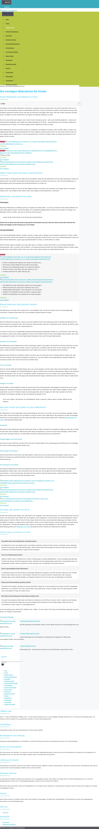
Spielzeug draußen (11, 84)
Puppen (8, 68)
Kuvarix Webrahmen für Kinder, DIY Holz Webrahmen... (17, 501)
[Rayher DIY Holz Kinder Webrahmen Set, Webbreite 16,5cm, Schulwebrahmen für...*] (32, 150)
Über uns (6, 7)
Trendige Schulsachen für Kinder (30, 621)
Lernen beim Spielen (12, 52)
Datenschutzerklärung (9, 824)
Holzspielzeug (10, 48)
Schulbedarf (9, 80)
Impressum (6, 822)
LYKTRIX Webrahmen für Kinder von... (11, 144)
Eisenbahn (9, 36)
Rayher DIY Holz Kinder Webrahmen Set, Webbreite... (16, 153)
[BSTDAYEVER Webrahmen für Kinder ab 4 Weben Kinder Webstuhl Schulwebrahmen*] (26, 162)
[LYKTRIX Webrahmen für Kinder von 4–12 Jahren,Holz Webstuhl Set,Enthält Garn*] (31, 141)
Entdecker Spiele (11, 40)
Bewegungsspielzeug (12, 31)
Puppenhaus (9, 72)
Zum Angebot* (4, 148)
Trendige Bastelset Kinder (28, 646)
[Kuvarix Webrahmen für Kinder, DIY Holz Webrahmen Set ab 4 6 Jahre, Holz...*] (24, 498)
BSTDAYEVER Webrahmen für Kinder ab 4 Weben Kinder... (18, 164)
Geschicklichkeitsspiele (12, 44)
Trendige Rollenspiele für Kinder (29, 633)
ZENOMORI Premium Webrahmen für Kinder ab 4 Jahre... (17, 483)
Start (7, 19)
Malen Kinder (10, 56)
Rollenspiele (9, 76)
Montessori (9, 60)
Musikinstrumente (11, 64)
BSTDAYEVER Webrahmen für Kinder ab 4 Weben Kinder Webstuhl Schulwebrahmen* (26, 282)
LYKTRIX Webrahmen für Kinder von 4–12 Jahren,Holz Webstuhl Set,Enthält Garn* (25, 259)
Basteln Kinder (10, 27)
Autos (7, 23)
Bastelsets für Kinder (23, 526)
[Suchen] (2, 664)
